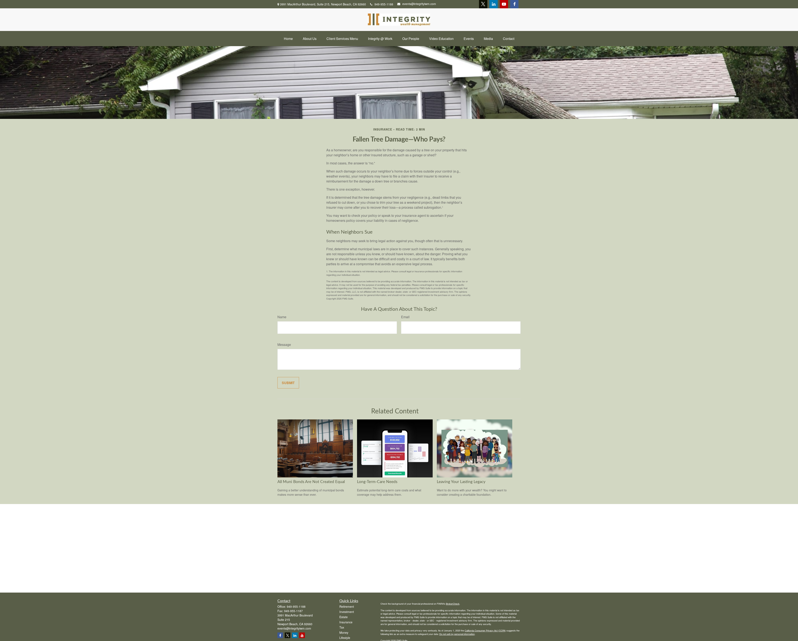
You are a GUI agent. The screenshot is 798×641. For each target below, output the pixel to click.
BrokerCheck (452, 603)
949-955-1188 (383, 4)
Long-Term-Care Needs (377, 482)
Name (281, 316)
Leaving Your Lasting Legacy (461, 482)
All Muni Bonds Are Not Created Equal (311, 482)
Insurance (345, 622)
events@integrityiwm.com (419, 4)
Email (405, 316)
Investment (346, 612)
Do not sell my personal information (457, 634)
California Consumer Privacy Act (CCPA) (485, 630)
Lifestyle (344, 638)
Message (284, 344)
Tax (341, 627)
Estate (343, 617)
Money (343, 632)
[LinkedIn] (493, 4)
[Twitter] (483, 4)
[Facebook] (514, 4)
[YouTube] (504, 4)
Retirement (346, 606)
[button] (288, 38)
